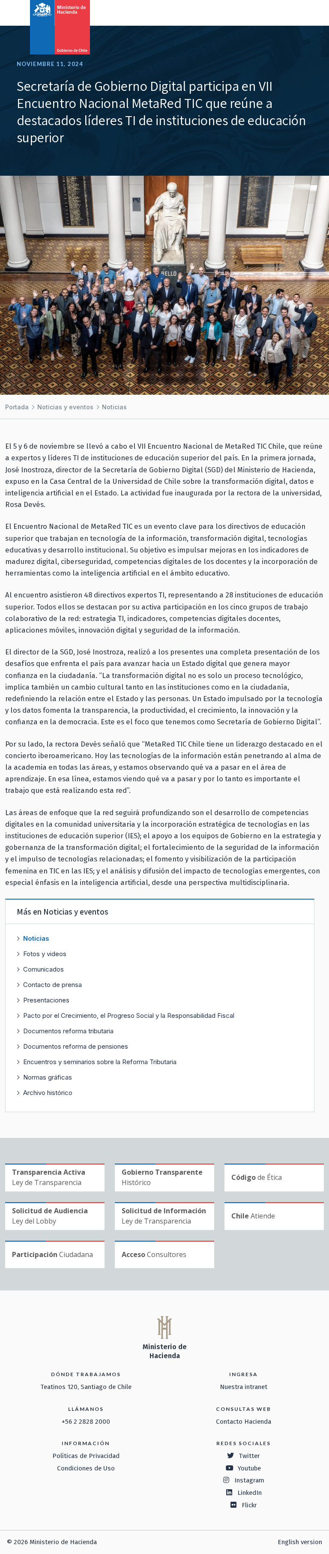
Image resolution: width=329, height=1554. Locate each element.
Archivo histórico (47, 1093)
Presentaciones (46, 1000)
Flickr (249, 1505)
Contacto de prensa (52, 985)
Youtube (249, 1468)
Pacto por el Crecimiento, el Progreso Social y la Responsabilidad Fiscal (128, 1015)
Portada (17, 407)
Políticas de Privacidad (86, 1456)
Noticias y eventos (65, 407)
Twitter (249, 1456)
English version (300, 1542)
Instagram (249, 1480)
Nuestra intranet (243, 1387)
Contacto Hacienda (243, 1421)
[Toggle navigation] (287, 12)
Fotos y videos (44, 954)
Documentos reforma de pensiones (75, 1046)
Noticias (114, 407)
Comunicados (43, 969)
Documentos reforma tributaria (68, 1031)
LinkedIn (249, 1493)
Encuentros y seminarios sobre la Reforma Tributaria (99, 1062)
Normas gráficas (47, 1077)
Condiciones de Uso (86, 1468)
